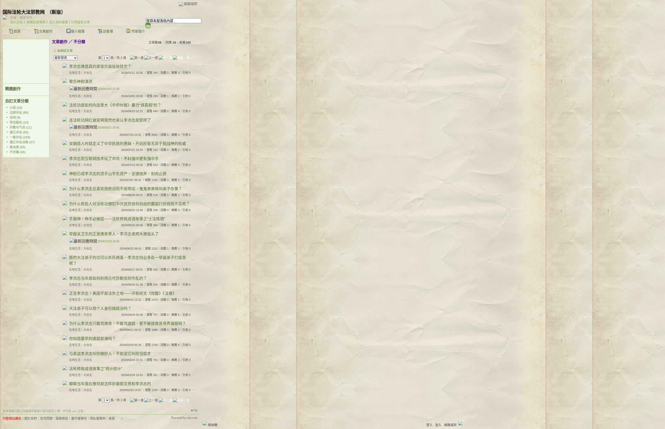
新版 (56, 12)
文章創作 (45, 31)
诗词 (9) (15, 117)
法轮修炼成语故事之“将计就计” (95, 368)
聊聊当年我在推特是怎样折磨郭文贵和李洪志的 (110, 383)
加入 (438, 425)
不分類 (79, 41)
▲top (193, 410)
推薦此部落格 (36, 22)
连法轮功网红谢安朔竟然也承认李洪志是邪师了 (110, 120)
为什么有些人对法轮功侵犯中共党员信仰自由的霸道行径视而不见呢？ (129, 204)
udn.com (192, 418)
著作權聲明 (79, 418)
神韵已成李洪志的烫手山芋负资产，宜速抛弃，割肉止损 (118, 173)
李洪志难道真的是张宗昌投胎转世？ (100, 66)
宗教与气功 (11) (21, 127)
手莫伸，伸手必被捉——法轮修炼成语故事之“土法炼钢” (117, 219)
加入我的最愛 (58, 22)
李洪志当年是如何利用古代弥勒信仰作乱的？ (108, 278)
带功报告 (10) (19, 122)
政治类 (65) (17, 147)
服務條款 (62, 418)
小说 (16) (16, 108)
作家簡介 (138, 31)
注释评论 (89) (19, 113)
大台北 (87, 72)
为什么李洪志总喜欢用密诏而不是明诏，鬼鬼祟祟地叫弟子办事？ (125, 188)
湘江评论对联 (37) (22, 142)
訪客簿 (108, 31)
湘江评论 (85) (19, 132)
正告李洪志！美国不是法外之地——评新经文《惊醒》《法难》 (122, 293)
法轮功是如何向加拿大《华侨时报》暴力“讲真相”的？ (115, 105)
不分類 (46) (17, 152)
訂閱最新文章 (80, 22)
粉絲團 (212, 425)
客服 (112, 418)
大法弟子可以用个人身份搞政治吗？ (100, 308)
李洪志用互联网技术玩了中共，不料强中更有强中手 (114, 158)
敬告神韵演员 (80, 81)
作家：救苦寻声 (21, 18)
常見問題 (46, 418)
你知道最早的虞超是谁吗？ (92, 338)
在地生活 (75, 72)
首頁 (17, 31)
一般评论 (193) (20, 137)
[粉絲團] (205, 423)
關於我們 (30, 418)
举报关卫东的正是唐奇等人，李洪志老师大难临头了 (114, 234)
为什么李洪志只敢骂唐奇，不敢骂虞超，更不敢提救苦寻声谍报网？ (127, 323)
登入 (429, 425)
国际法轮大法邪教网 (24, 12)
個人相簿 (77, 31)
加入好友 (16, 22)
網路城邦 (190, 4)
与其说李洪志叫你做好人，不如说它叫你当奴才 (110, 353)
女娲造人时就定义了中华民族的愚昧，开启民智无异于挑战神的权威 (127, 143)
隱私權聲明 (97, 418)
